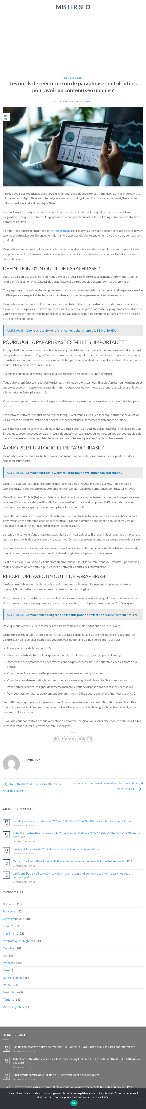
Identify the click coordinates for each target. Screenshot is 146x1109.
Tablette (8, 999)
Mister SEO (73, 7)
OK (74, 1102)
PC (5, 955)
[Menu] (5, 7)
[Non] (141, 1100)
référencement (69, 212)
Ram (6, 970)
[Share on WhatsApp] (56, 739)
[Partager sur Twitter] (69, 739)
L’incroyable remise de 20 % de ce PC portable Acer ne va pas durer (56, 849)
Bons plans (10, 911)
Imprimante (10, 933)
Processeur (10, 962)
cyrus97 (87, 101)
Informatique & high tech (19, 941)
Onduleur (9, 948)
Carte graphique (13, 918)
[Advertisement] (73, 42)
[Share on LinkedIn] (90, 739)
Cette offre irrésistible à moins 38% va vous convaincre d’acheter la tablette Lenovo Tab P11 (72, 861)
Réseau (7, 985)
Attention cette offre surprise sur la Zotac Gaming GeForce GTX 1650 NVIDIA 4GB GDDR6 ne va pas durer (76, 835)
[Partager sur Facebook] (63, 739)
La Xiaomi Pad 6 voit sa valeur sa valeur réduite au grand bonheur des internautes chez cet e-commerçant (72, 875)
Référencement (72, 78)
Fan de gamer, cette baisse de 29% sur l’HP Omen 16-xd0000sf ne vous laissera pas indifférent (74, 821)
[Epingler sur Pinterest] (83, 739)
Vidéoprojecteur (13, 1007)
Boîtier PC (10, 904)
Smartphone (11, 992)
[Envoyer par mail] (76, 739)
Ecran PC (9, 926)
